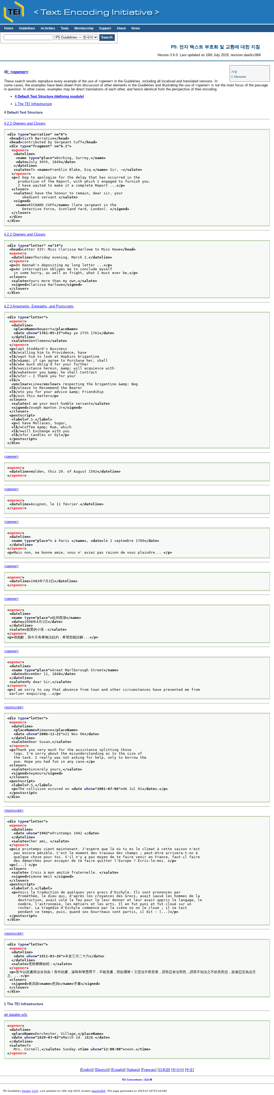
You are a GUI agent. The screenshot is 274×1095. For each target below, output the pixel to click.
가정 (234, 71)
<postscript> (14, 707)
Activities (48, 28)
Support (105, 28)
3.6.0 (35, 1090)
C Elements (238, 76)
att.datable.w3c (16, 1015)
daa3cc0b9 (98, 1090)
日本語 (164, 1070)
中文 (189, 1070)
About (121, 28)
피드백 (148, 1079)
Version (26, 1090)
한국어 (177, 1070)
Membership (83, 28)
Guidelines (27, 28)
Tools (65, 28)
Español (118, 1070)
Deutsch (102, 1070)
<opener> (11, 456)
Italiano (133, 1070)
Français (148, 1070)
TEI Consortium (132, 1079)
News (135, 28)
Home (8, 28)
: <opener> (18, 72)
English (87, 1070)
